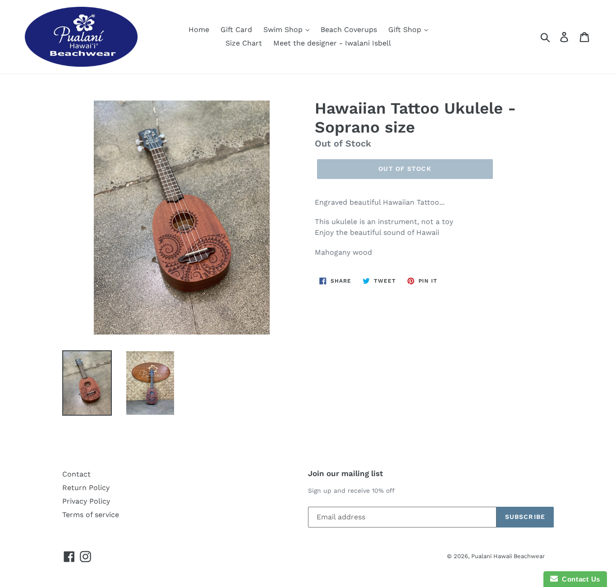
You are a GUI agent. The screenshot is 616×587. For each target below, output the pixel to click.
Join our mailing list (345, 473)
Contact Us (579, 579)
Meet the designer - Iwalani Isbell (332, 43)
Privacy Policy (86, 501)
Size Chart (243, 43)
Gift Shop (405, 29)
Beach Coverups (349, 29)
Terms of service (90, 514)
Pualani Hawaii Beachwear (508, 556)
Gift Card (236, 29)
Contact (76, 474)
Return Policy (86, 487)
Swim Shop (284, 29)
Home (198, 29)
